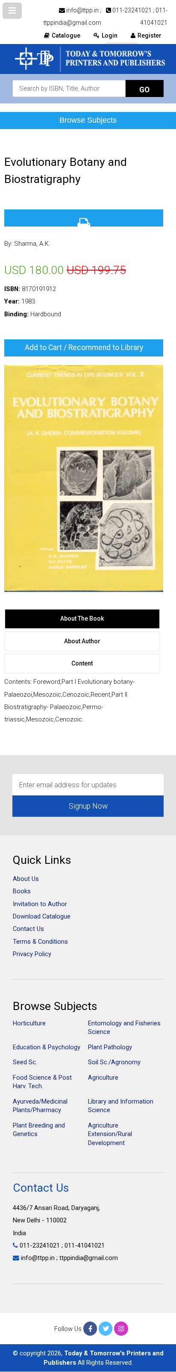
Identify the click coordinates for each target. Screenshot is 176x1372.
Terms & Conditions (40, 941)
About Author (82, 641)
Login (109, 35)
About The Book (82, 618)
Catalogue (66, 35)
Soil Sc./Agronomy (114, 1062)
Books (22, 891)
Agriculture (103, 1077)
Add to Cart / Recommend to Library (84, 347)
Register (149, 35)
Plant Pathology (110, 1047)
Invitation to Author (40, 904)
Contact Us (28, 929)
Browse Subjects (88, 120)
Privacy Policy (32, 954)
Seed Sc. (25, 1062)
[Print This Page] (83, 218)
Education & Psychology (46, 1047)
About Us (26, 879)
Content (82, 663)
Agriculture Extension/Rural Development (110, 1134)
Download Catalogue (41, 916)
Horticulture (29, 1023)
